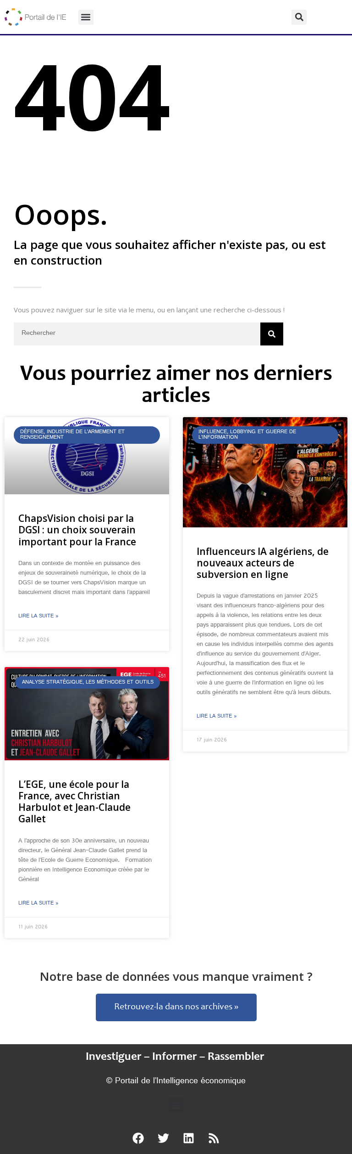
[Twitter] (163, 1137)
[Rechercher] (271, 333)
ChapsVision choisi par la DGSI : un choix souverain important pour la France (77, 530)
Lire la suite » (38, 616)
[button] (86, 17)
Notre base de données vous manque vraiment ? (176, 976)
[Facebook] (138, 1137)
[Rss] (214, 1137)
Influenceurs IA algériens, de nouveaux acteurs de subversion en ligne (263, 563)
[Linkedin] (188, 1137)
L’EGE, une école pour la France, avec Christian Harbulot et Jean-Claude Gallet (74, 802)
